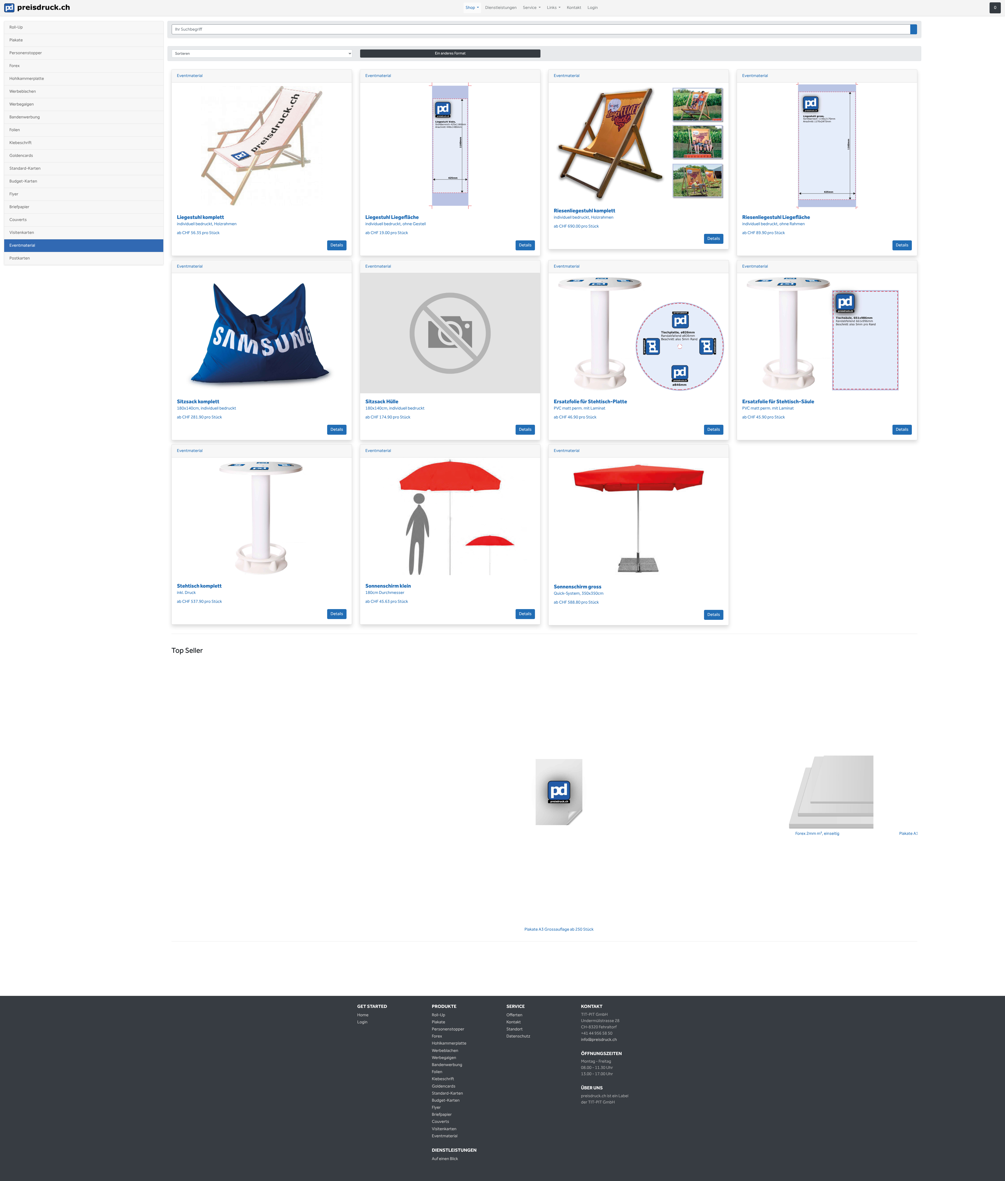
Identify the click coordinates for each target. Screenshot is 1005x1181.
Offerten (514, 1015)
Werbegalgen (21, 104)
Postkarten (19, 258)
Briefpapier (19, 207)
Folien (14, 130)
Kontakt (574, 7)
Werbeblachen (22, 91)
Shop (473, 7)
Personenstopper (25, 53)
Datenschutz (518, 1036)
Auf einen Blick (445, 1159)
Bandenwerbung (24, 117)
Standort (514, 1029)
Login (593, 7)
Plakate (16, 40)
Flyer (13, 194)
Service (533, 7)
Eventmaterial (22, 245)
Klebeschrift (20, 143)
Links (555, 7)
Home (362, 1015)
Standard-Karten (25, 168)
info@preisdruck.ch (599, 1039)
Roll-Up (16, 27)
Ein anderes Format (450, 53)
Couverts (18, 220)
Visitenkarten (21, 232)
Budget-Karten (23, 181)
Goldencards (21, 155)
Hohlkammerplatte (26, 78)
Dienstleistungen (501, 7)
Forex (14, 66)
